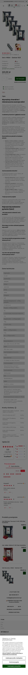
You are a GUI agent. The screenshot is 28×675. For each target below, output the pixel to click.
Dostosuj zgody (14, 662)
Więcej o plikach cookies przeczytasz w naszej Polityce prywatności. (12, 653)
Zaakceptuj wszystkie (14, 666)
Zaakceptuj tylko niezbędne (14, 658)
